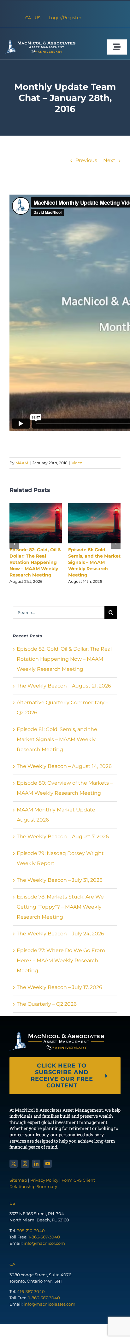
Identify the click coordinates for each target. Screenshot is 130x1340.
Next (109, 160)
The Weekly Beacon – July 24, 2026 (60, 934)
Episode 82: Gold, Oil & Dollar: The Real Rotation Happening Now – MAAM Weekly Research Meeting (35, 562)
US (37, 17)
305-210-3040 (31, 1230)
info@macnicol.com (44, 1243)
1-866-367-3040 (44, 1236)
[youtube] (48, 1164)
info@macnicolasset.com (49, 1304)
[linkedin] (36, 1164)
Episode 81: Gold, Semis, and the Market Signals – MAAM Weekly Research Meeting (94, 562)
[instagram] (25, 1164)
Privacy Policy (44, 1180)
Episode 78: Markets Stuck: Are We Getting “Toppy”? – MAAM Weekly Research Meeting (60, 907)
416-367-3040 (31, 1291)
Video (77, 462)
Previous (86, 160)
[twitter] (13, 1164)
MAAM (21, 462)
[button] (14, 544)
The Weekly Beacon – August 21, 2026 (64, 686)
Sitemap (18, 1180)
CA (28, 17)
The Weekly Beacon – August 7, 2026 (63, 837)
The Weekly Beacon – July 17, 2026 (59, 987)
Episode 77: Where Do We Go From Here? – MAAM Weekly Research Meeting (61, 960)
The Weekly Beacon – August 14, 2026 (64, 766)
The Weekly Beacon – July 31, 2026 (60, 880)
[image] (39, 42)
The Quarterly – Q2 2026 (47, 1004)
